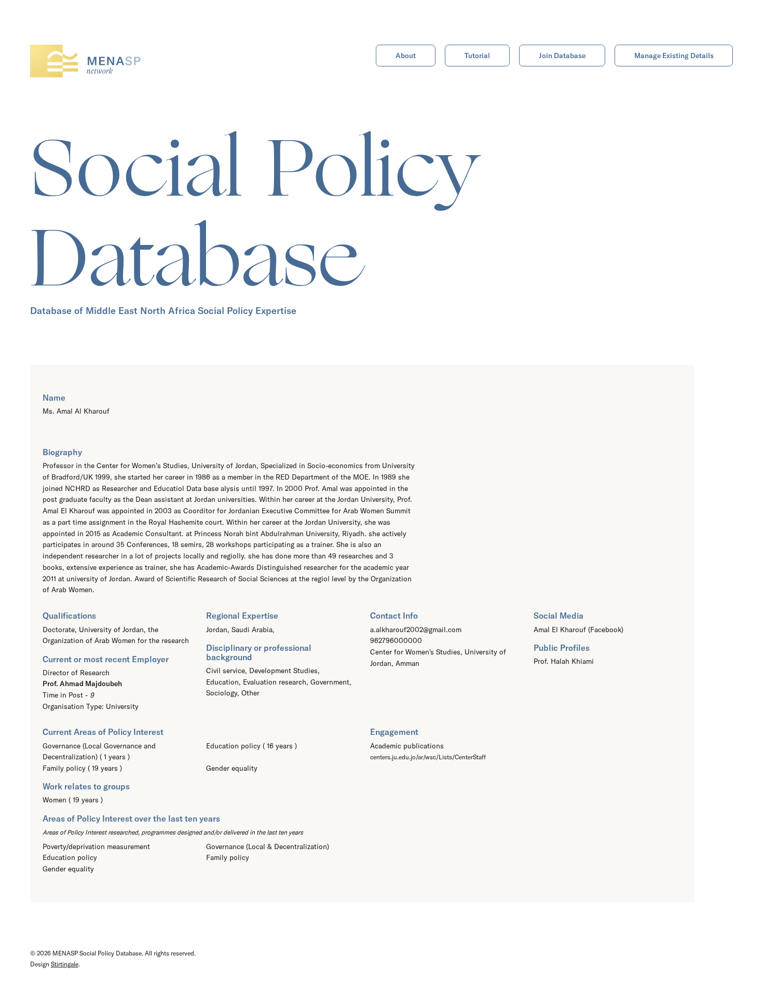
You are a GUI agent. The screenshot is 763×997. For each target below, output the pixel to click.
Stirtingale (64, 964)
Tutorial (477, 55)
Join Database (562, 55)
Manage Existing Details (674, 55)
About (406, 55)
